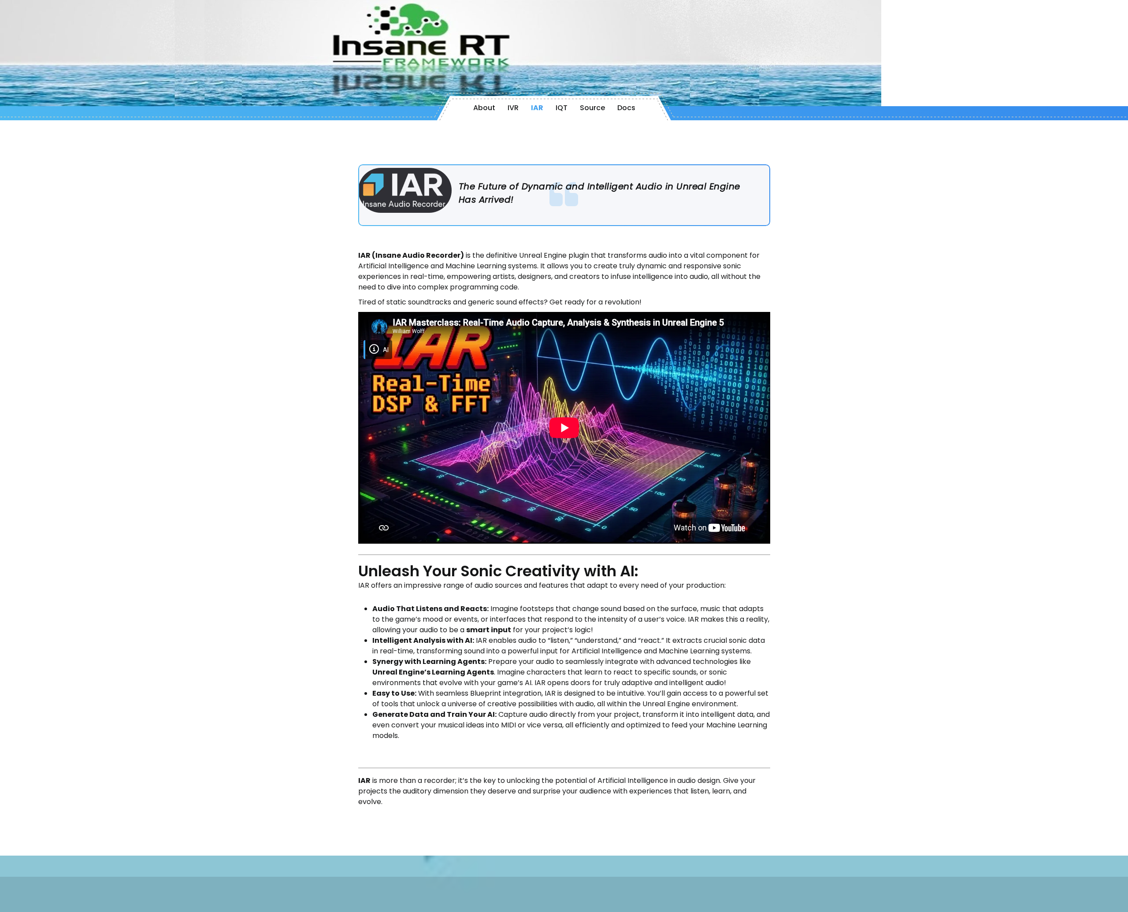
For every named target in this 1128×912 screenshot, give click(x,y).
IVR (513, 108)
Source (592, 108)
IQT (562, 108)
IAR (537, 108)
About (484, 108)
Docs (626, 108)
